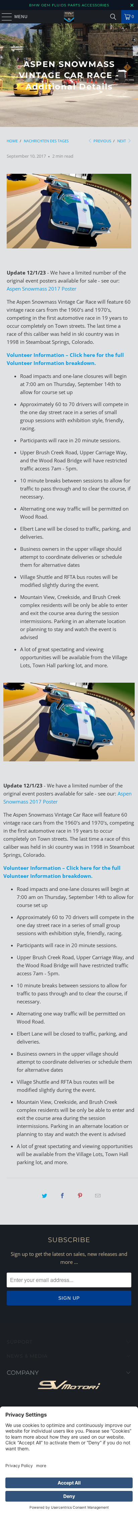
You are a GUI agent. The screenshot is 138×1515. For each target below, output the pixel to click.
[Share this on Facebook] (62, 1195)
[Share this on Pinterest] (80, 1195)
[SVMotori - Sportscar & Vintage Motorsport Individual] (69, 16)
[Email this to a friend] (97, 1195)
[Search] (113, 16)
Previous (101, 140)
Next (122, 140)
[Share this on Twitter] (44, 1195)
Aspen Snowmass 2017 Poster (41, 288)
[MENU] (3, 16)
